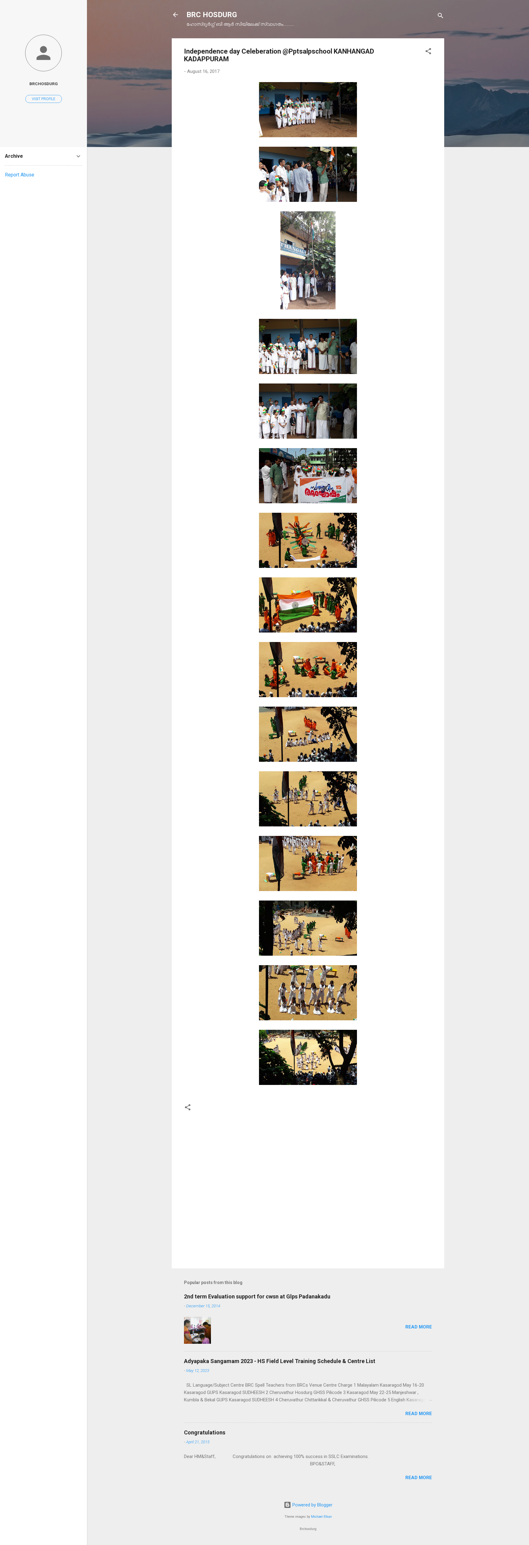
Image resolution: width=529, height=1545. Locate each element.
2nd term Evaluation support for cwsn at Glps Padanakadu (257, 1296)
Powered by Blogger (311, 1505)
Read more (418, 1327)
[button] (428, 52)
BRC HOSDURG (211, 14)
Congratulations (204, 1432)
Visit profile (43, 99)
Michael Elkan (321, 1517)
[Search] (440, 16)
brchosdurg (43, 83)
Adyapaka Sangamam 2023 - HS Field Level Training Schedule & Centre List (279, 1361)
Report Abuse (19, 175)
